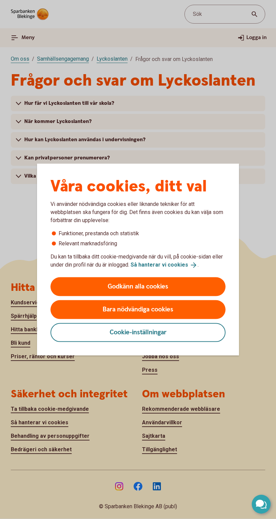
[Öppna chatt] (261, 504)
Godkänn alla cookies (138, 286)
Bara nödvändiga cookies (138, 309)
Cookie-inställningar (138, 332)
